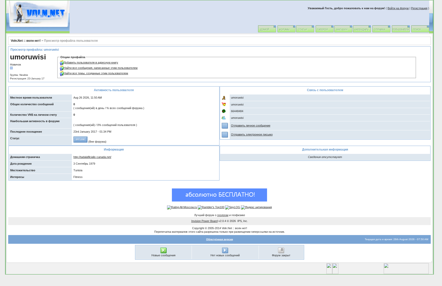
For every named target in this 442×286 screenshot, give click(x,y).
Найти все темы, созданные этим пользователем (96, 73)
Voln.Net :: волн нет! (26, 41)
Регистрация (419, 8)
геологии (222, 215)
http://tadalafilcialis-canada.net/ (92, 156)
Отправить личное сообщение (250, 125)
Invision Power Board (204, 221)
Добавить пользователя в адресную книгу (91, 62)
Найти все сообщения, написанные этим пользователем (101, 67)
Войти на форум (398, 8)
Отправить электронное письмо (252, 134)
